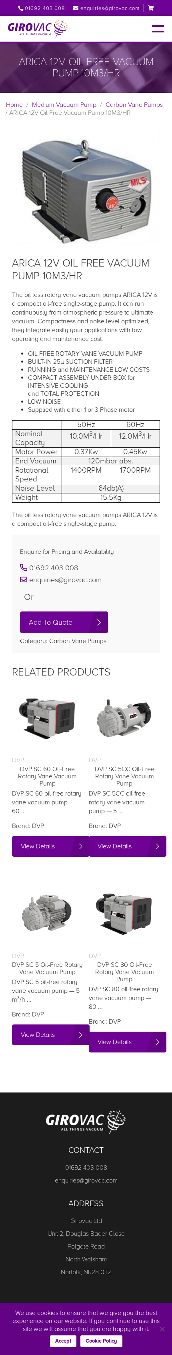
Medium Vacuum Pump (64, 105)
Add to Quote (50, 622)
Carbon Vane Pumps (134, 105)
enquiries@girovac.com (110, 8)
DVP (38, 826)
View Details (38, 846)
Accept (63, 1341)
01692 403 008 (44, 8)
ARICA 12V (137, 295)
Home (14, 105)
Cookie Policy (101, 1341)
